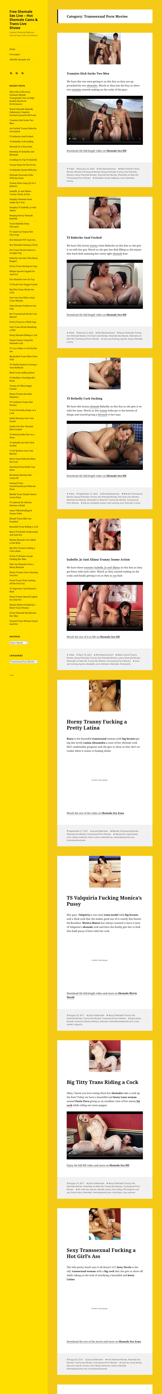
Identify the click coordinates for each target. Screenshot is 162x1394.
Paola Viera (76, 1192)
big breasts (132, 834)
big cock (71, 1365)
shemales (92, 85)
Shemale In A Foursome (20, 146)
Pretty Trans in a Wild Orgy (22, 322)
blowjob (102, 414)
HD (124, 1189)
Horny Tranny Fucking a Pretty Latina (97, 724)
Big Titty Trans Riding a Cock (102, 1082)
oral (122, 177)
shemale (117, 253)
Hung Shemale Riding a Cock (23, 335)
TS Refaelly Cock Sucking (21, 141)
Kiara (90, 837)
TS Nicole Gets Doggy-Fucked (23, 284)
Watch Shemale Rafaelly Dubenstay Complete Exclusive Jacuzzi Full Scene (22, 112)
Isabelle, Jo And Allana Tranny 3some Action (98, 559)
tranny (70, 181)
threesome (125, 664)
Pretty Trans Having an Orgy (23, 266)
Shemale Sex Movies (107, 174)
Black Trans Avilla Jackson (22, 372)
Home (12, 49)
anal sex (85, 1189)
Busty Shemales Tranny (113, 171)
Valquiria (78, 1024)
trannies (76, 89)
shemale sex (107, 837)
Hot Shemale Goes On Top (21, 279)
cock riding (72, 837)
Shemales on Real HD (128, 174)
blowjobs (99, 177)
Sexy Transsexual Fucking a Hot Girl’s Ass (101, 1253)
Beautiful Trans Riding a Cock (23, 526)
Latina (97, 837)
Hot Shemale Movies (76, 335)
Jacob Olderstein (100, 831)
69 (79, 1189)
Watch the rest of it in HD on (93, 636)
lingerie (130, 1189)
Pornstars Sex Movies (97, 335)
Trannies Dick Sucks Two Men (88, 73)
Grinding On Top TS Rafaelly (23, 159)
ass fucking (113, 338)
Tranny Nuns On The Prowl (22, 164)
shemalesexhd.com (102, 1192)
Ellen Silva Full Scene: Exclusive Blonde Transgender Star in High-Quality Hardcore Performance (22, 97)
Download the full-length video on (96, 150)
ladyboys (115, 177)
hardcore (82, 837)
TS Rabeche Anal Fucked (21, 136)
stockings (117, 1192)
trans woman (129, 1192)
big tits (123, 338)
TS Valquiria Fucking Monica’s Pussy (104, 900)
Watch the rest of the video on (95, 813)
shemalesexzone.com (124, 837)
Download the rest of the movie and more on (104, 1341)
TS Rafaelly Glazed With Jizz (23, 170)
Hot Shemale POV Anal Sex (22, 239)
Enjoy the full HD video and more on (98, 1165)
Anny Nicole (135, 1362)
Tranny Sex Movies (117, 499)
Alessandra (120, 834)
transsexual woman (76, 840)
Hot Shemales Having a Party (23, 245)
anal (105, 338)
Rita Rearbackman (107, 168)
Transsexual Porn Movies (79, 177)
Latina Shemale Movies (85, 174)
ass (115, 575)
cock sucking (113, 502)
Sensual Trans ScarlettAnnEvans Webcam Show (22, 486)
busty (107, 177)
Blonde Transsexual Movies (87, 171)
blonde (70, 1021)
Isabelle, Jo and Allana (107, 567)
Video (71, 168)
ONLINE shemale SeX (19, 59)
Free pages (14, 54)
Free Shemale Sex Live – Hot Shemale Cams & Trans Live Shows (23, 19)
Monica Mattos (91, 1021)
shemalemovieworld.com (121, 1021)
